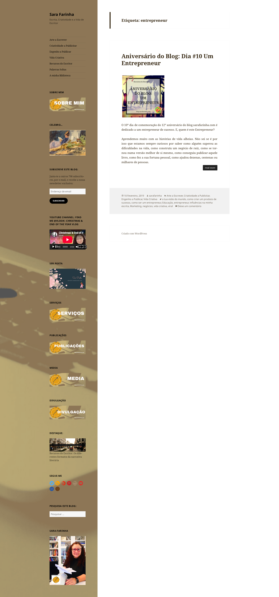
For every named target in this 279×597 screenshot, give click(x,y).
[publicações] (68, 347)
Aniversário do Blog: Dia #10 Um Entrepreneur (167, 59)
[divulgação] (68, 412)
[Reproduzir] (55, 246)
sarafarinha (155, 195)
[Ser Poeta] (68, 278)
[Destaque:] (68, 444)
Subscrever (59, 200)
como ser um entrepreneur (146, 202)
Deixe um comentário (189, 206)
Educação (167, 202)
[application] (68, 239)
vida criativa (160, 206)
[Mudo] (79, 246)
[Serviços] (68, 314)
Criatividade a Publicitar (63, 45)
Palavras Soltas (58, 69)
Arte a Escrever (58, 39)
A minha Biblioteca (60, 75)
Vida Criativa (57, 57)
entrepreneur (181, 202)
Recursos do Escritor (61, 63)
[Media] (68, 379)
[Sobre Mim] (68, 104)
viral (170, 206)
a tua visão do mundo (174, 199)
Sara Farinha (62, 14)
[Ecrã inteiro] (83, 246)
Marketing (136, 206)
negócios (148, 206)
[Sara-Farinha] (68, 560)
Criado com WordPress (134, 233)
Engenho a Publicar (60, 51)
